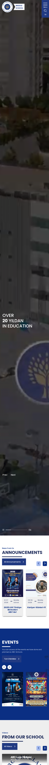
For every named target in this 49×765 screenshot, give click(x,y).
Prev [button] (4, 474)
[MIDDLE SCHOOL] (7, 6)
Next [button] (13, 474)
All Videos (8, 746)
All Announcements (12, 562)
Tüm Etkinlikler (10, 659)
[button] (38, 563)
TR (45, 14)
